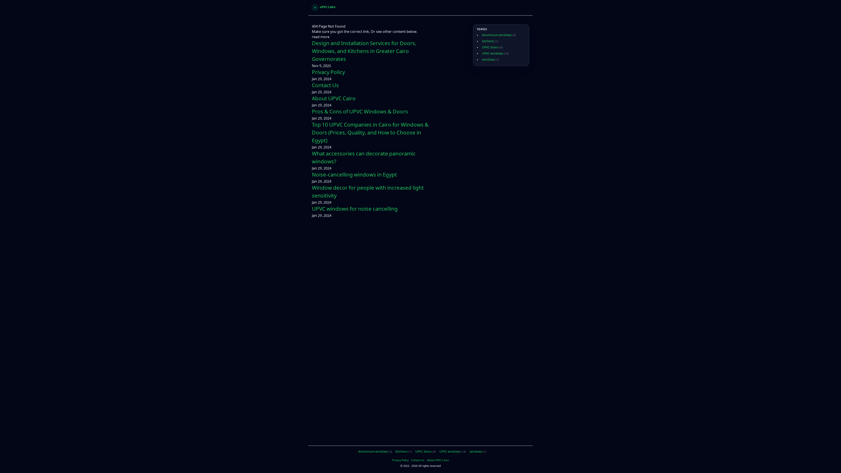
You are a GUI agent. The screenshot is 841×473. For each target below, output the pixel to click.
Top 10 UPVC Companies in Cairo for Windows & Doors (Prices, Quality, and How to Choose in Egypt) (370, 133)
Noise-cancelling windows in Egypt (354, 175)
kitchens (490, 41)
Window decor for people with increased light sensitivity (368, 192)
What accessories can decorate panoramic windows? (364, 158)
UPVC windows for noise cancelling (355, 210)
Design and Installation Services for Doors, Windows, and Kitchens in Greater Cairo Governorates (364, 52)
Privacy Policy (328, 73)
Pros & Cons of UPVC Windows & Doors (360, 112)
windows (490, 60)
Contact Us (325, 86)
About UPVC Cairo (334, 99)
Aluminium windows (499, 35)
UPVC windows (495, 53)
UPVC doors (492, 47)
